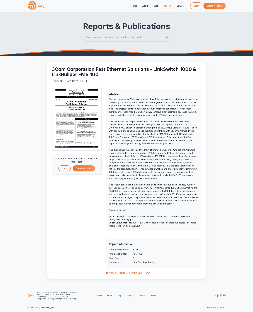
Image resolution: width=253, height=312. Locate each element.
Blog (156, 5)
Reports (167, 5)
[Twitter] (221, 295)
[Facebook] (217, 295)
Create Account (214, 5)
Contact (180, 5)
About (145, 5)
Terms (153, 295)
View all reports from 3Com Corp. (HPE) (129, 272)
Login (196, 5)
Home (134, 5)
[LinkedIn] (215, 295)
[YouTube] (224, 295)
